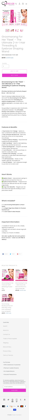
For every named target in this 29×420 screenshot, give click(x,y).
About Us (6, 330)
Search (5, 326)
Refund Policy (7, 347)
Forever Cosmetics (16, 415)
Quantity (4, 63)
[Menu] (26, 3)
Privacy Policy (7, 351)
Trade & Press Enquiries (10, 338)
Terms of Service (8, 355)
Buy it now (14, 75)
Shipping (5, 343)
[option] (7, 31)
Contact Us (6, 334)
